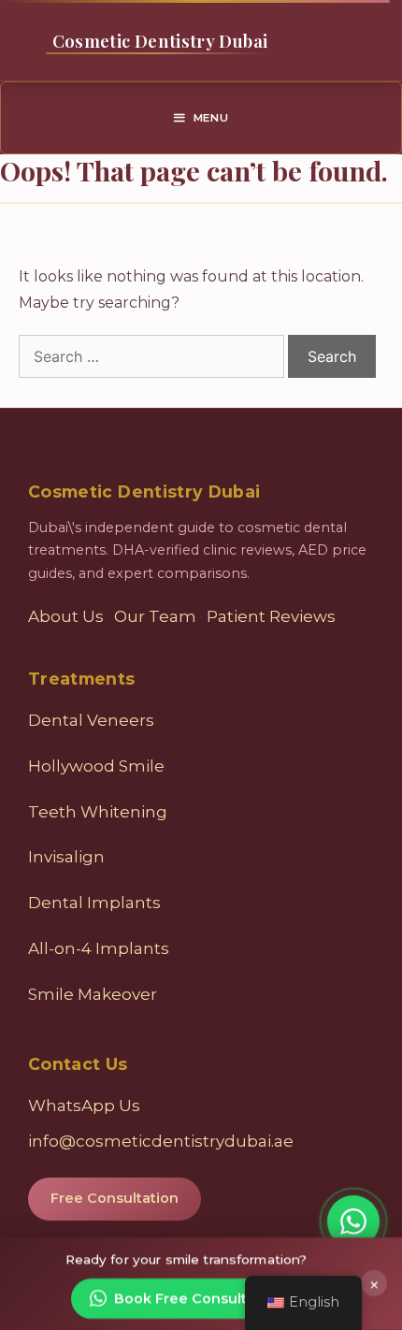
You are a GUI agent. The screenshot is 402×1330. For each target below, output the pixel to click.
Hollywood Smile (96, 766)
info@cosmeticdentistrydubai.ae (161, 1141)
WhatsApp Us (84, 1105)
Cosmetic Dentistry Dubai (159, 40)
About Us (66, 616)
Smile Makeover (92, 994)
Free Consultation (114, 1198)
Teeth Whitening (97, 811)
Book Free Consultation (198, 1298)
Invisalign (66, 856)
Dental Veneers (91, 720)
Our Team (155, 616)
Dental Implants (94, 902)
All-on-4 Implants (98, 948)
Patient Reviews (271, 616)
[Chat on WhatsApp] (353, 1221)
